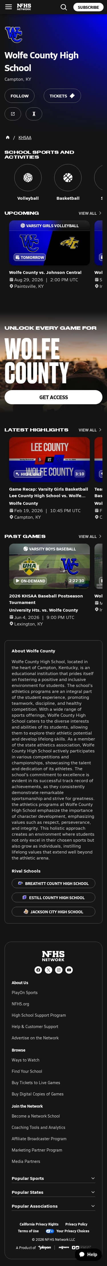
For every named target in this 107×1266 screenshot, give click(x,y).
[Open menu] (8, 7)
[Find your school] (63, 7)
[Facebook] (38, 970)
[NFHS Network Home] (24, 7)
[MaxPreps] (64, 1247)
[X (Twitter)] (48, 970)
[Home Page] (8, 137)
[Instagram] (58, 970)
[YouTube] (69, 970)
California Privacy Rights (39, 1224)
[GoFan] (81, 1247)
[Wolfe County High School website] (13, 113)
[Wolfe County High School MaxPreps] (34, 113)
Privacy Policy (76, 1224)
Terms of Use (28, 1231)
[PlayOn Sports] (44, 1248)
